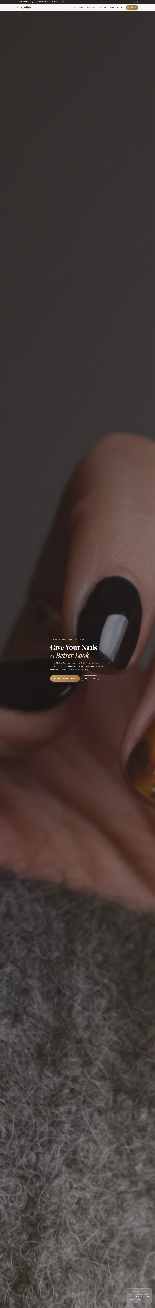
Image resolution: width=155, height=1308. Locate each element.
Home (74, 7)
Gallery (111, 7)
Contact (120, 7)
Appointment (91, 7)
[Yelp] (137, 2)
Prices (81, 7)
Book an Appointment (66, 678)
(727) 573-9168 (23, 2)
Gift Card (103, 7)
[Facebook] (132, 2)
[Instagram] (134, 2)
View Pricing (90, 678)
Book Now (132, 7)
